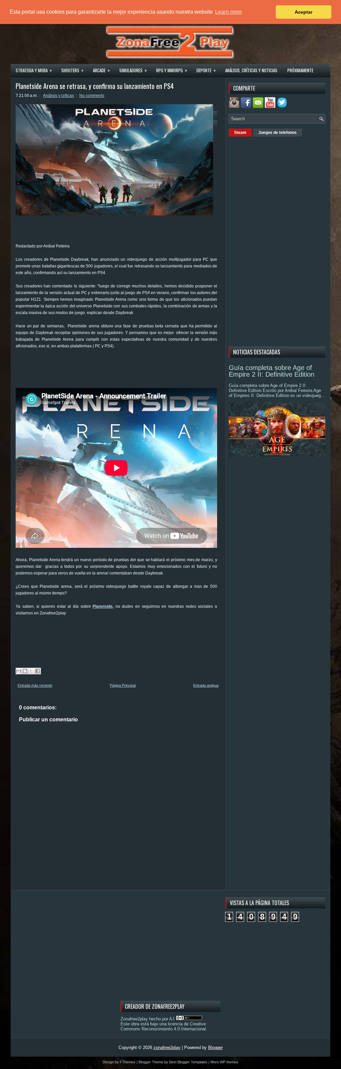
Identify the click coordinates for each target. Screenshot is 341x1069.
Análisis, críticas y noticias (251, 70)
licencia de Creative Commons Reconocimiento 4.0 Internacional (163, 1026)
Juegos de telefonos (277, 132)
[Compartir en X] (31, 671)
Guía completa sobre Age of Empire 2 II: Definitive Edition (271, 371)
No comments (91, 95)
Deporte (206, 70)
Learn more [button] (228, 12)
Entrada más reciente (35, 685)
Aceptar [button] (303, 12)
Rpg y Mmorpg (171, 70)
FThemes (128, 1062)
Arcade (101, 70)
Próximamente (300, 70)
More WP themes (224, 1062)
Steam (240, 132)
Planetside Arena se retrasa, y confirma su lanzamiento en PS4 (95, 86)
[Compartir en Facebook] (37, 671)
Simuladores (133, 70)
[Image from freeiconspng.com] (283, 106)
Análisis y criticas (58, 95)
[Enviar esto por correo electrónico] (18, 671)
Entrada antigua (205, 685)
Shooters (72, 70)
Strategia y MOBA (34, 70)
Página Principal (123, 685)
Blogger (215, 1047)
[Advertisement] (137, 371)
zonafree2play (167, 1047)
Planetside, (103, 606)
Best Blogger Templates (188, 1062)
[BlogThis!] (25, 671)
